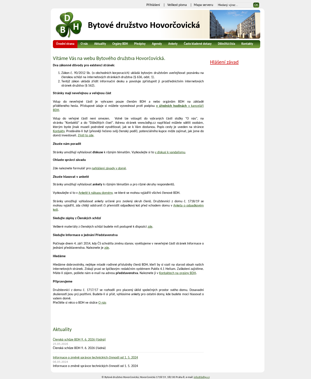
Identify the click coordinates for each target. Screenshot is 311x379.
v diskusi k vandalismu (170, 152)
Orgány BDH (120, 44)
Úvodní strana (65, 44)
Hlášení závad (224, 62)
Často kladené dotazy (198, 44)
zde (150, 226)
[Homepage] (156, 24)
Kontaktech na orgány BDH (177, 273)
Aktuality (100, 44)
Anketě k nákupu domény (95, 193)
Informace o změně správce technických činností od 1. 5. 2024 (95, 357)
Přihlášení (153, 5)
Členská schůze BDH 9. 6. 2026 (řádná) (79, 339)
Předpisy (140, 44)
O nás (84, 44)
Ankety (173, 44)
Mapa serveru (203, 5)
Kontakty (247, 44)
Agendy (157, 44)
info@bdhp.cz (202, 377)
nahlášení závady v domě (109, 168)
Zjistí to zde (86, 135)
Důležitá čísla (226, 44)
